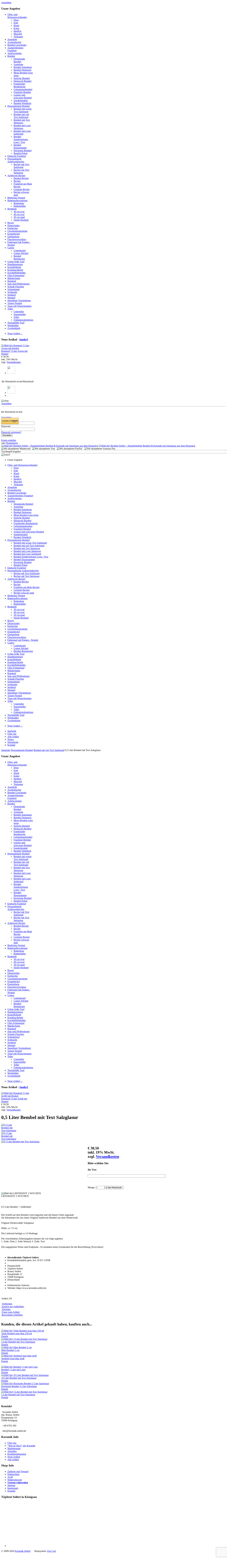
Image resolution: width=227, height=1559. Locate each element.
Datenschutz (13, 1474)
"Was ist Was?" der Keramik (21, 1445)
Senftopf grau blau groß (12, 1358)
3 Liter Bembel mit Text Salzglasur (18, 1342)
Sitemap (11, 1485)
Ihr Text (92, 1169)
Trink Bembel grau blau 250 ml (16, 1333)
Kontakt (11, 1491)
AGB (10, 1477)
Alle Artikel (13, 1459)
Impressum (12, 1488)
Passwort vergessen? (11, 432)
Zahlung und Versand (17, 1471)
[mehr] (23, 339)
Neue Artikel (13, 1456)
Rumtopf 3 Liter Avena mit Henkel (14, 352)
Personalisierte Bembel (22, 750)
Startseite (5, 750)
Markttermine (14, 1448)
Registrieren (12, 443)
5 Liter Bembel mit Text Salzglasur (18, 1394)
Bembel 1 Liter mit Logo (13, 1369)
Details (4, 1336)
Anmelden (6, 2)
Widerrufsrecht (14, 1479)
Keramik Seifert (22, 1551)
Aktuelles (12, 1451)
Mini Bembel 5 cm (10, 1350)
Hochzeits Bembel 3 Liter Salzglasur (19, 1386)
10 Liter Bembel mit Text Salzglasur (18, 1378)
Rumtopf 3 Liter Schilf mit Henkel (14, 1100)
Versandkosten (13, 362)
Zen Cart (51, 1551)
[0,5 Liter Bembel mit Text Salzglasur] (9, 1130)
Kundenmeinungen (16, 1454)
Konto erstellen (8, 440)
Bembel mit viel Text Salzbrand (49, 750)
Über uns (11, 1443)
